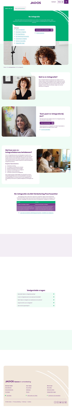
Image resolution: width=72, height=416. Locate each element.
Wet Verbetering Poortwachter (22, 36)
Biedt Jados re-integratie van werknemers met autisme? (30, 299)
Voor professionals (20, 8)
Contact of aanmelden (20, 40)
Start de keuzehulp (45, 123)
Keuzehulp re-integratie (21, 31)
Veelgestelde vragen (20, 43)
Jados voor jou (8, 8)
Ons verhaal (28, 387)
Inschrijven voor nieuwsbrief (54, 395)
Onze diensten (8, 387)
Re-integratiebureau (20, 34)
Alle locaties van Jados (32, 395)
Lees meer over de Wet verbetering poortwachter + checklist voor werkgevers (36, 212)
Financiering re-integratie (21, 38)
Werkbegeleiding (11, 67)
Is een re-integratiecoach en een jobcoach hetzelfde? (29, 297)
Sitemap (24, 401)
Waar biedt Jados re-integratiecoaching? (26, 294)
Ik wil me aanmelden (45, 129)
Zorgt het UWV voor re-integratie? (25, 302)
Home (5, 67)
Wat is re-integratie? (20, 29)
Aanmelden (9, 395)
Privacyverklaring (17, 401)
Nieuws (27, 392)
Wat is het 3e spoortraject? (23, 305)
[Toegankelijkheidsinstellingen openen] (66, 2)
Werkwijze (28, 389)
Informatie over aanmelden (42, 30)
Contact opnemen (40, 33)
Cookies (29, 401)
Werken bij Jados (50, 389)
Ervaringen (7, 392)
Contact (53, 1)
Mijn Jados (49, 387)
